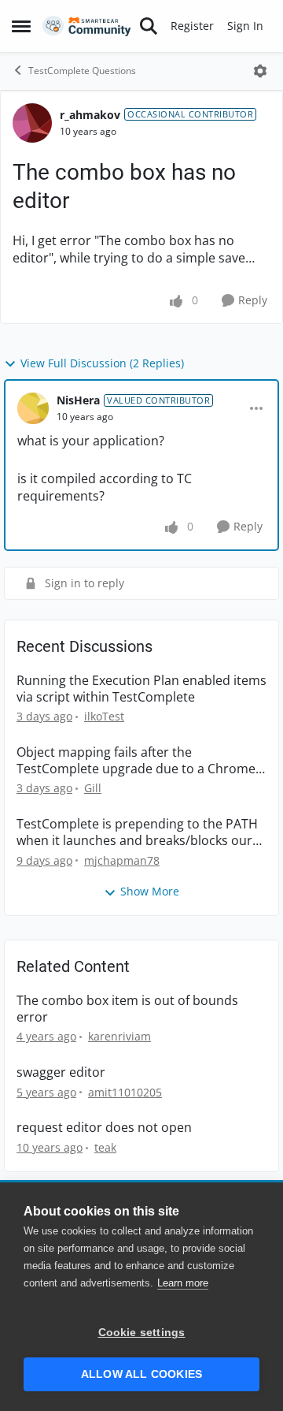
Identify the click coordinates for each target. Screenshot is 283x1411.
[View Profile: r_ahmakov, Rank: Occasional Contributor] (32, 123)
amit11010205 (125, 1092)
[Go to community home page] (86, 26)
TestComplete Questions (82, 70)
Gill (92, 787)
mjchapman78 (122, 860)
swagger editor (61, 1072)
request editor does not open (104, 1127)
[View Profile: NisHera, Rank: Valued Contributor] (33, 408)
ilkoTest (104, 716)
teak (105, 1147)
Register (192, 25)
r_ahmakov (90, 114)
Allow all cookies (141, 1374)
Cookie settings (142, 1332)
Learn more (182, 1283)
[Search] (148, 26)
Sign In (245, 25)
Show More (149, 891)
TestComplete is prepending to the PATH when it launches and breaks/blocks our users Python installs (137, 832)
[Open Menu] (260, 71)
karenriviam (119, 1036)
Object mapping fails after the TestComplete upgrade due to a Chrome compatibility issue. (136, 760)
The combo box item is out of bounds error (127, 1009)
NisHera (78, 400)
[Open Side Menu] (21, 26)
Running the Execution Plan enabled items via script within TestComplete (141, 689)
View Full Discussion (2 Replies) (102, 363)
